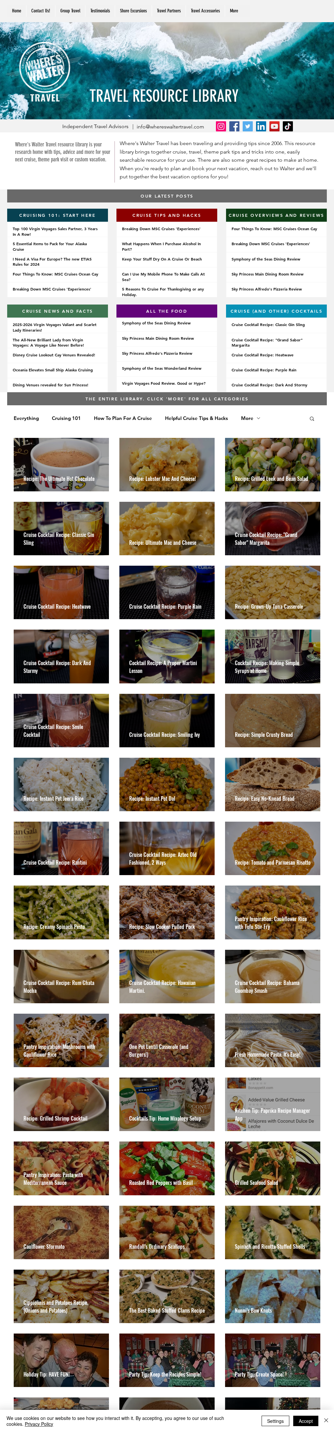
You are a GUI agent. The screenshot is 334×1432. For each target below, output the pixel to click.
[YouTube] (274, 126)
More (247, 418)
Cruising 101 (66, 418)
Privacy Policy (39, 1424)
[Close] (326, 1421)
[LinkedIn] (261, 126)
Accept (306, 1421)
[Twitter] (248, 126)
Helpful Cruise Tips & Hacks (196, 418)
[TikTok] (288, 126)
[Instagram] (221, 126)
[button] (169, 11)
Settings (275, 1421)
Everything (26, 418)
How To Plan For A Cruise (123, 418)
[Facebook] (234, 126)
